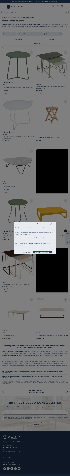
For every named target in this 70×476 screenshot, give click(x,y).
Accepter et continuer (42, 252)
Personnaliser (25, 252)
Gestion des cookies (39, 238)
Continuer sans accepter (45, 224)
